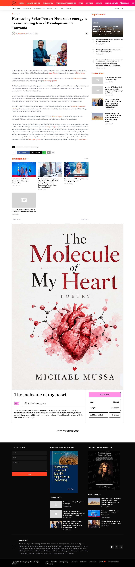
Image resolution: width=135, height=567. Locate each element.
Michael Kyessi (57, 116)
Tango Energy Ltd (52, 127)
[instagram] (121, 547)
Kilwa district (80, 73)
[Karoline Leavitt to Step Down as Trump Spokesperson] (76, 169)
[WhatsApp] (44, 152)
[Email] (49, 152)
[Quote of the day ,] (97, 116)
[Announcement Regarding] (97, 80)
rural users (82, 139)
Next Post (84, 219)
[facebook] (112, 547)
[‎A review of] (97, 90)
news (18, 14)
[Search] (121, 3)
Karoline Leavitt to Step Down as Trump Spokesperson (75, 180)
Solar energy (35, 147)
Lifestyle (125, 3)
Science (68, 8)
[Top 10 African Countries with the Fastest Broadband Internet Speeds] (24, 200)
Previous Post (17, 219)
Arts (81, 3)
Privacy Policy (63, 562)
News (56, 8)
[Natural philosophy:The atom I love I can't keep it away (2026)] (94, 524)
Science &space (111, 3)
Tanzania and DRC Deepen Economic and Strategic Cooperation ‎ (21, 181)
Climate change (33, 3)
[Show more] (53, 152)
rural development (25, 147)
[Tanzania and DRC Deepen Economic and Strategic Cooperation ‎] (24, 169)
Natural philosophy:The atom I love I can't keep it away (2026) (108, 50)
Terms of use (93, 562)
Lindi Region (53, 73)
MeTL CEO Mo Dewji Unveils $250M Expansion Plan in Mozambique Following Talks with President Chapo (113, 103)
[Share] (86, 33)
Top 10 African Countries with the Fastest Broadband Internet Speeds (24, 210)
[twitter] (116, 547)
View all (86, 159)
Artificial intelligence (66, 3)
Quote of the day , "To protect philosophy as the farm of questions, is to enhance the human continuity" (113, 117)
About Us (54, 562)
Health (99, 3)
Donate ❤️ (102, 562)
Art (62, 8)
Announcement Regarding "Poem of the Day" (113, 78)
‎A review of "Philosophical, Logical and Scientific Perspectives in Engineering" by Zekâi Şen (114, 90)
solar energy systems (50, 81)
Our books (74, 562)
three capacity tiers (34, 139)
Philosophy (48, 3)
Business (89, 3)
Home (21, 3)
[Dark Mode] (116, 3)
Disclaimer (83, 562)
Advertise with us (113, 562)
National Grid (77, 78)
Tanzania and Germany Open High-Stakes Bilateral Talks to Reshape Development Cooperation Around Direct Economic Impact (48, 183)
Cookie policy (49, 564)
